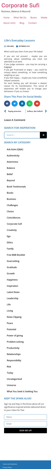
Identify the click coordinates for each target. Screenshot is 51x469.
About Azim (9, 23)
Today (10, 372)
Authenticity (13, 155)
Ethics (10, 242)
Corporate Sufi (20, 5)
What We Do (20, 17)
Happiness (12, 279)
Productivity (13, 347)
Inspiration (12, 285)
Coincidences (13, 217)
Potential (11, 329)
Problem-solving (15, 341)
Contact (32, 23)
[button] (7, 104)
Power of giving (15, 335)
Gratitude (12, 267)
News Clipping (14, 316)
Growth (11, 273)
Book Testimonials (16, 186)
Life (9, 304)
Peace (10, 323)
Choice (10, 211)
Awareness (12, 161)
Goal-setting (13, 261)
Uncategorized (14, 379)
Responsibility (14, 360)
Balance (11, 167)
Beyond (11, 180)
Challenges (12, 205)
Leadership (12, 298)
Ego (9, 236)
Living (10, 310)
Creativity (12, 230)
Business (11, 199)
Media (44, 17)
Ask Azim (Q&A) (15, 149)
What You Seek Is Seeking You (22, 391)
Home (6, 17)
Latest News (13, 292)
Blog (22, 23)
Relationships (14, 354)
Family (10, 248)
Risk (9, 366)
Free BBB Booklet (16, 254)
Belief (10, 174)
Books (33, 17)
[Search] (43, 135)
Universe (11, 385)
